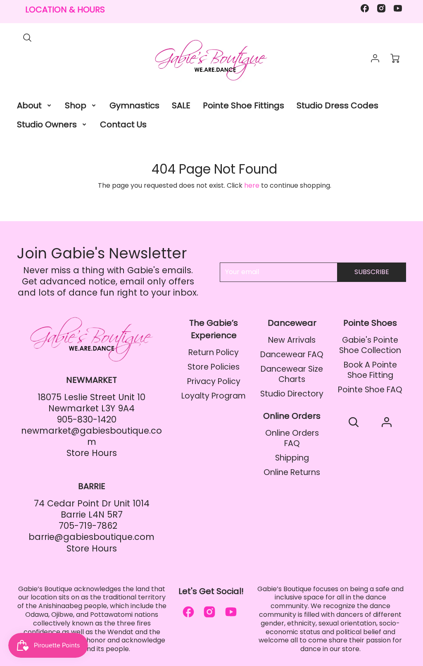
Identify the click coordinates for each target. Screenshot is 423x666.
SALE (181, 105)
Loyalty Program (213, 395)
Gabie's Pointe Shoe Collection (370, 345)
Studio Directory (291, 393)
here (251, 185)
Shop (75, 105)
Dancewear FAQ (291, 354)
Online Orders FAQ (292, 438)
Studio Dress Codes (337, 105)
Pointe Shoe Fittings (243, 105)
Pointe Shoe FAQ (370, 389)
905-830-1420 (86, 419)
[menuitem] (34, 105)
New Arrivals (292, 340)
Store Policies (214, 366)
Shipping (292, 457)
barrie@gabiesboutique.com (91, 537)
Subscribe (371, 272)
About (29, 105)
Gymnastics (134, 105)
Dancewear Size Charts (292, 374)
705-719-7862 (88, 526)
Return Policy (213, 352)
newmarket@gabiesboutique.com (91, 436)
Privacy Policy (213, 381)
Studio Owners (47, 124)
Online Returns (292, 472)
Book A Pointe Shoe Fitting (370, 370)
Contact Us (123, 124)
